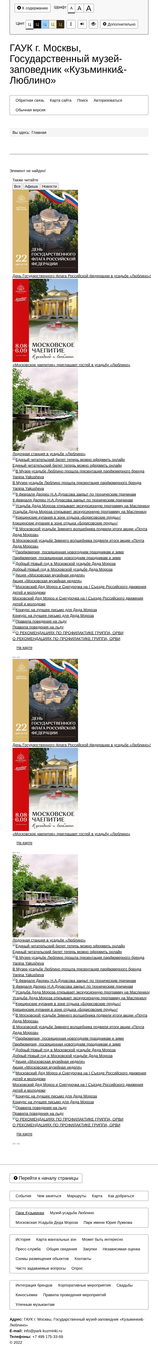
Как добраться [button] (121, 1196)
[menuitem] (30, 100)
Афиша (31, 186)
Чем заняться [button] (49, 1196)
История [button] (23, 1239)
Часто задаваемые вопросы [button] (41, 1268)
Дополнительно (121, 24)
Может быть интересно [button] (102, 1239)
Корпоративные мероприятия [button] (84, 1285)
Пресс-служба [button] (28, 1249)
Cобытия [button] (23, 1196)
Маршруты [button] (76, 1196)
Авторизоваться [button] (108, 100)
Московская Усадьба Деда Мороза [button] (47, 1222)
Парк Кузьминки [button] (30, 1213)
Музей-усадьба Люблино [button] (72, 1213)
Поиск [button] (82, 100)
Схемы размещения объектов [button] (42, 1259)
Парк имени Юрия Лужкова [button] (108, 1222)
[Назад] (14, 657)
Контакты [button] (83, 1259)
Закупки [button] (90, 1249)
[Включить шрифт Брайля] (71, 24)
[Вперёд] (18, 657)
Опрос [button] (77, 1268)
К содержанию (34, 8)
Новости (49, 186)
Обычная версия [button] (30, 110)
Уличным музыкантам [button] (35, 1304)
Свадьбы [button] (125, 1285)
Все (17, 186)
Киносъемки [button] (26, 1295)
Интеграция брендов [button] (34, 1285)
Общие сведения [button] (61, 1249)
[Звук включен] (82, 24)
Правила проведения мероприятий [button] (74, 1295)
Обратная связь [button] (30, 100)
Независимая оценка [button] (121, 1249)
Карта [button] (97, 1196)
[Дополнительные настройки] (93, 24)
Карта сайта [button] (60, 100)
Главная (39, 132)
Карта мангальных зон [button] (56, 1239)
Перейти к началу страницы (48, 1178)
